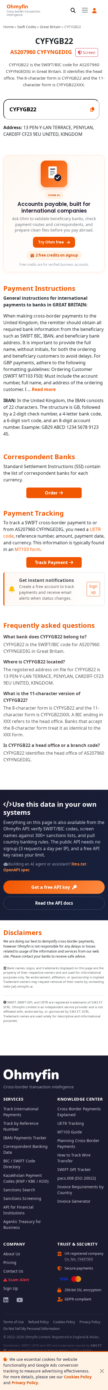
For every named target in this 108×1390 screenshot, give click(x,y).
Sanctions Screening (22, 1198)
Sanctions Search (19, 1189)
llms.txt (78, 864)
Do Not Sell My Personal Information (31, 1328)
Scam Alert (18, 1279)
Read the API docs (54, 903)
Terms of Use (13, 1322)
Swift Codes (26, 26)
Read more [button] (44, 389)
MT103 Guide (69, 1132)
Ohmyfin (17, 6)
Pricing (9, 1262)
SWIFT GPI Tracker (74, 1169)
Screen (89, 52)
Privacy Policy (25, 1382)
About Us (11, 1253)
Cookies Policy (78, 1376)
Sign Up (10, 1288)
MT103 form (27, 549)
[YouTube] (19, 1300)
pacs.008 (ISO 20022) (76, 1178)
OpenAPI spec (16, 869)
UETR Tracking (70, 1123)
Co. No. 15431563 (79, 1258)
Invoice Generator (74, 1201)
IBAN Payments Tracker (25, 1137)
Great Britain (50, 26)
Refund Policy (38, 1322)
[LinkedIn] (6, 1300)
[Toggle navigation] (85, 10)
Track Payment (52, 562)
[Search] (73, 11)
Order (52, 493)
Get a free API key (51, 887)
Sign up (93, 589)
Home (8, 26)
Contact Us (13, 1271)
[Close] (102, 1371)
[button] (94, 10)
